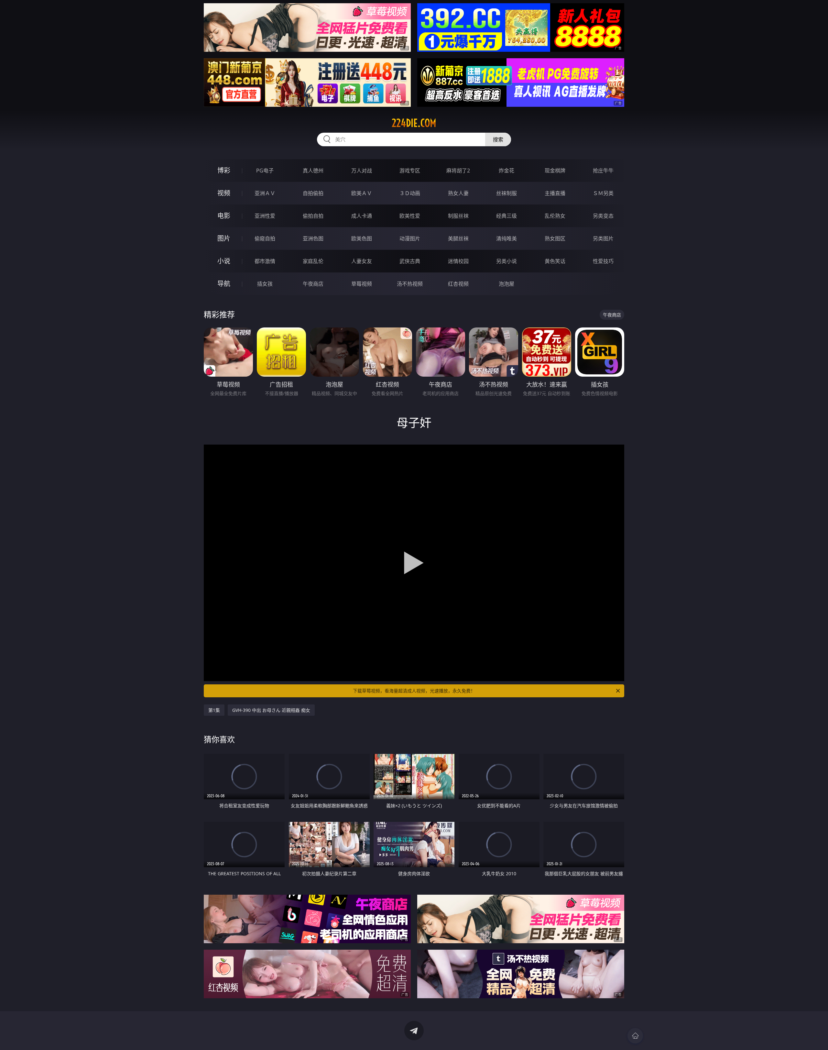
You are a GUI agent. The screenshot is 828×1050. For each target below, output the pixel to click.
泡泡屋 (506, 283)
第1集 (214, 710)
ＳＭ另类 (603, 193)
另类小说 (506, 261)
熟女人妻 (458, 193)
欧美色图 (361, 238)
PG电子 (265, 170)
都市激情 (265, 261)
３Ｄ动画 (409, 193)
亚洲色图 (313, 238)
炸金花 (506, 170)
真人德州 (313, 170)
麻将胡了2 (458, 170)
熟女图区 (555, 238)
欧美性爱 (409, 215)
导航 (223, 283)
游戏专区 (409, 170)
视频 (223, 193)
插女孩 (265, 283)
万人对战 (361, 170)
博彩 (223, 170)
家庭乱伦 (313, 261)
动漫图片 (409, 238)
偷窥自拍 (265, 238)
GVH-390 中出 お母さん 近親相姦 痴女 (271, 710)
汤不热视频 (410, 283)
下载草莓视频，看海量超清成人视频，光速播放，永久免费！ (414, 691)
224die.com (414, 122)
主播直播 (555, 193)
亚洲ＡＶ (265, 193)
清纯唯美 (506, 238)
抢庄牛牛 (603, 170)
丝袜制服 (506, 193)
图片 (223, 238)
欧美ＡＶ (361, 193)
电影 (223, 215)
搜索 (498, 139)
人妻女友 (361, 261)
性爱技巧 (603, 261)
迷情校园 (458, 261)
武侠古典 (409, 261)
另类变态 (603, 215)
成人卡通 (361, 215)
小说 (223, 261)
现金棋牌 (555, 170)
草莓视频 (361, 283)
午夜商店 (313, 283)
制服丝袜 (458, 215)
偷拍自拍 (313, 215)
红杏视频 (458, 283)
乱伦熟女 (555, 215)
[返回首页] (635, 1036)
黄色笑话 (555, 261)
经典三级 (506, 215)
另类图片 (603, 238)
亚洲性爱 (265, 215)
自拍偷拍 (313, 193)
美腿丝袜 (458, 238)
